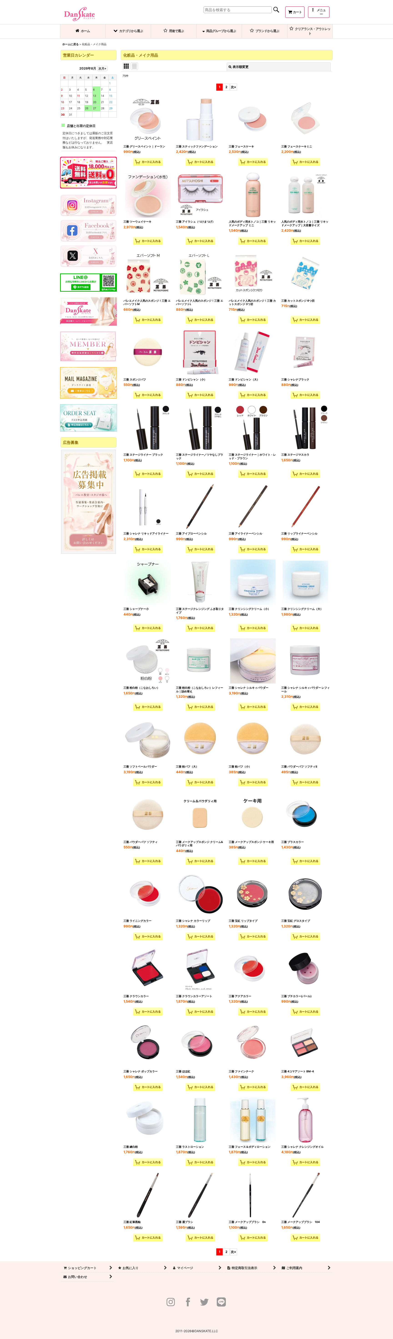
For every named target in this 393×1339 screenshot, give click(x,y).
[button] (319, 12)
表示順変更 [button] (241, 67)
